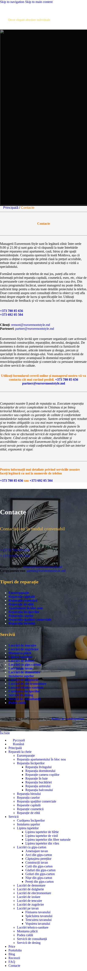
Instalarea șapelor (21, 676)
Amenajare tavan (36, 851)
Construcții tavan (36, 862)
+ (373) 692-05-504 (15, 556)
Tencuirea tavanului (38, 920)
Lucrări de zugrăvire (23, 649)
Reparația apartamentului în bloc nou (41, 759)
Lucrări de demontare (24, 672)
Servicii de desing (20, 695)
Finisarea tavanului (37, 912)
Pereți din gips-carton (39, 881)
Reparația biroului (21, 623)
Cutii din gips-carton (39, 866)
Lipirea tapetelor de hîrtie (42, 832)
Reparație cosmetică (22, 600)
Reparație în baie (36, 778)
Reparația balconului (39, 790)
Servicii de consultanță (24, 699)
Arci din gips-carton (38, 855)
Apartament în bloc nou (25, 608)
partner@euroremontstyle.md (34, 328)
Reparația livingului (38, 767)
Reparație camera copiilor (42, 774)
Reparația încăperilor (23, 612)
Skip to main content (39, 2)
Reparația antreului (37, 786)
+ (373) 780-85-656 (15, 550)
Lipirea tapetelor (20, 657)
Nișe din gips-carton (38, 878)
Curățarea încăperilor (24, 691)
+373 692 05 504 (11, 314)
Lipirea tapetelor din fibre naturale (48, 839)
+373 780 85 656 (11, 311)
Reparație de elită (21, 604)
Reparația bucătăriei (38, 782)
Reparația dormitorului (40, 771)
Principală (10, 207)
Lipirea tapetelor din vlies (42, 843)
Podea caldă (17, 702)
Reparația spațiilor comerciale (29, 619)
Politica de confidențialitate (68, 718)
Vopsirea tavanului (37, 923)
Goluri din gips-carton (40, 874)
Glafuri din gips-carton (40, 870)
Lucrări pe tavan (20, 668)
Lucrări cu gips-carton (24, 664)
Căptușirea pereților (38, 858)
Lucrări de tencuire (22, 645)
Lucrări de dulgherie (23, 680)
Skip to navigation (12, 2)
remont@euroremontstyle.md (30, 325)
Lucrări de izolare (21, 660)
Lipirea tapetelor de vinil (41, 836)
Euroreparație (18, 593)
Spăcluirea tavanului (38, 916)
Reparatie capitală (21, 596)
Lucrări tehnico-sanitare (25, 687)
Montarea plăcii (19, 653)
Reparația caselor (21, 615)
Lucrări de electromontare (27, 683)
